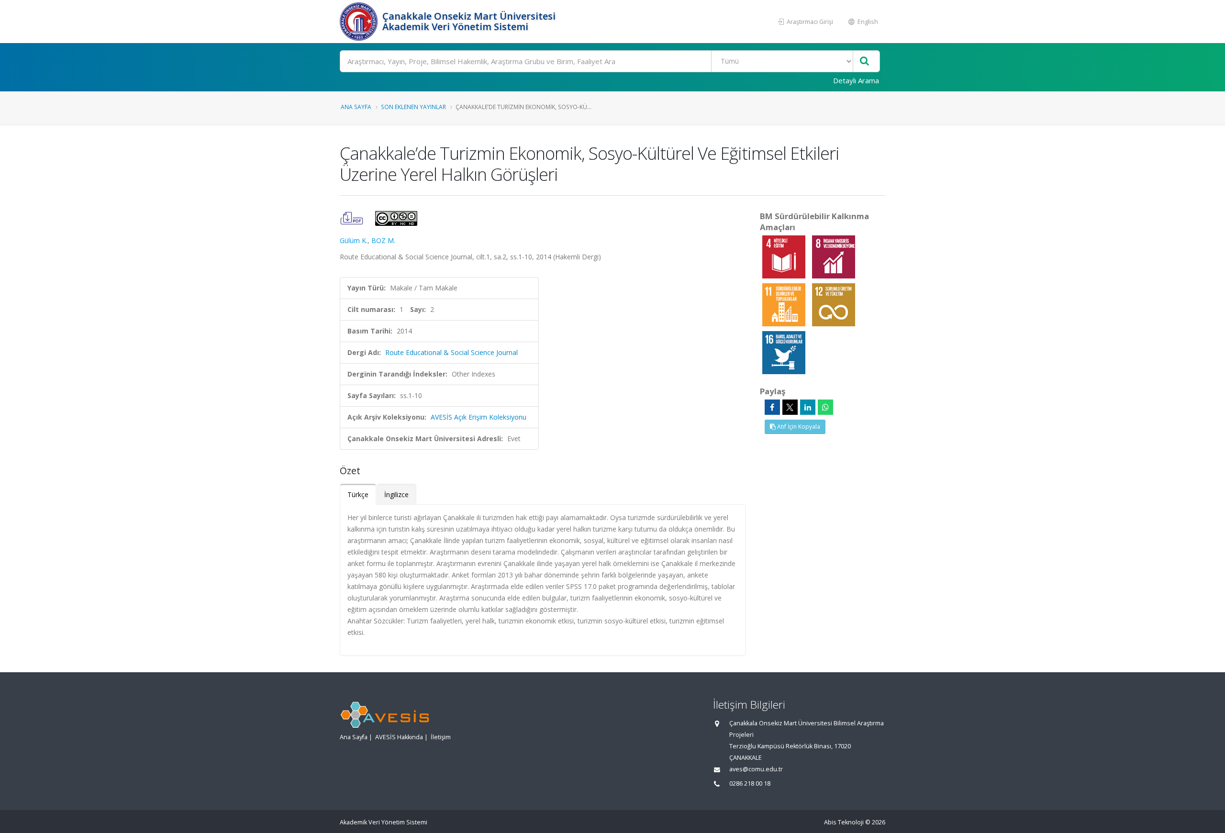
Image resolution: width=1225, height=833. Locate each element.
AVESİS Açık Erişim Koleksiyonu (478, 417)
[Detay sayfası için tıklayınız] (785, 256)
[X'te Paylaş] (790, 407)
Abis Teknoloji (844, 822)
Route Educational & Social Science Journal (451, 352)
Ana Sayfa (356, 107)
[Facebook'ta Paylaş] (772, 407)
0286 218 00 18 (749, 783)
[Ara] (864, 61)
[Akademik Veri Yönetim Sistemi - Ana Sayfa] (360, 21)
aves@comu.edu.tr (756, 769)
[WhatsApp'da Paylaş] (825, 407)
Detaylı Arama (856, 80)
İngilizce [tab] (396, 494)
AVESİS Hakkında (399, 737)
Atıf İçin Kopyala (798, 426)
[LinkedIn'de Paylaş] (807, 407)
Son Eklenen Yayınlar (413, 107)
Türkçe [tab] (357, 494)
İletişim (441, 737)
